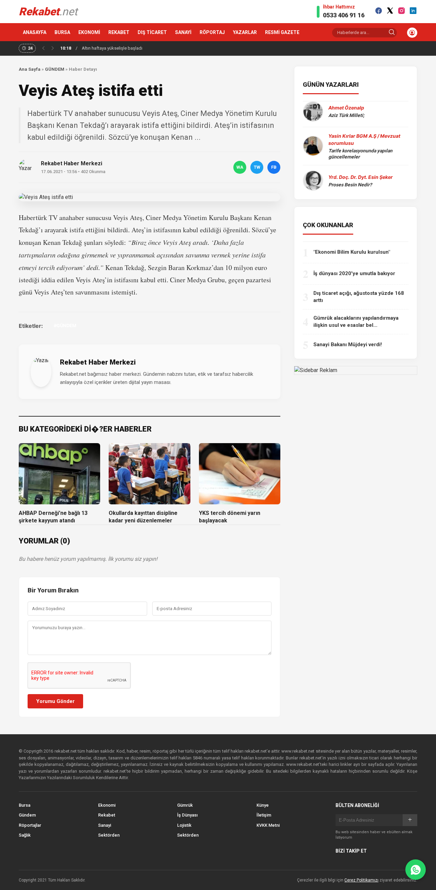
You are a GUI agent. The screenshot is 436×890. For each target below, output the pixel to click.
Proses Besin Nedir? (350, 184)
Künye (262, 805)
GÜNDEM (54, 69)
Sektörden (109, 835)
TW (257, 167)
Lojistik (184, 825)
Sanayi (104, 825)
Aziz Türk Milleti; (346, 115)
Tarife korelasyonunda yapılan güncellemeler (360, 153)
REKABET (118, 32)
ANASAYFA (34, 32)
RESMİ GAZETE (282, 32)
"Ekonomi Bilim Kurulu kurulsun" (351, 252)
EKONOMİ (89, 32)
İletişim (263, 815)
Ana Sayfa (30, 69)
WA (239, 167)
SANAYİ (183, 32)
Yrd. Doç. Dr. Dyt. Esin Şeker (360, 177)
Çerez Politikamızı (361, 880)
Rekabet (106, 815)
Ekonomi (106, 805)
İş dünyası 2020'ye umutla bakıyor (354, 273)
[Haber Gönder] (415, 869)
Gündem (27, 815)
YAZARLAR (245, 32)
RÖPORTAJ (212, 32)
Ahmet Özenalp (346, 108)
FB (274, 167)
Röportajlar (30, 825)
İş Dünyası (187, 815)
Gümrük (185, 805)
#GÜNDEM (65, 325)
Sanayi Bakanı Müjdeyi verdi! (347, 344)
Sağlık (25, 835)
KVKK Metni (268, 825)
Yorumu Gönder (55, 701)
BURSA (62, 32)
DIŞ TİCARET (152, 32)
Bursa (24, 805)
